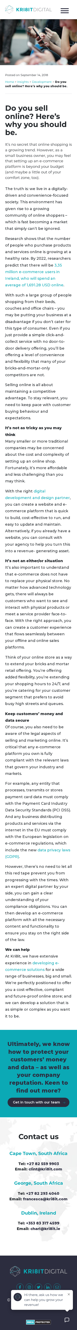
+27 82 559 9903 (43, 1164)
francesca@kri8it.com (45, 1199)
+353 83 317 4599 (42, 1223)
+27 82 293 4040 (42, 1193)
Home (9, 82)
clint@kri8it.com (45, 1169)
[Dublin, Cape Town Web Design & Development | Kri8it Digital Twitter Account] (38, 1287)
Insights (23, 82)
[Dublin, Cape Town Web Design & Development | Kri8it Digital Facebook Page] (20, 1287)
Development (42, 82)
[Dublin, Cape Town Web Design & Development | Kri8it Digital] (28, 9)
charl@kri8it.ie (45, 1229)
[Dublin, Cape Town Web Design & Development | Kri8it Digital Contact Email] (57, 1287)
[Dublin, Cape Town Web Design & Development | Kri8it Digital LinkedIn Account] (47, 1287)
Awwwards (69, 30)
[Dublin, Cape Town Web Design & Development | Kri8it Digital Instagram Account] (29, 1287)
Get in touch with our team (36, 1102)
